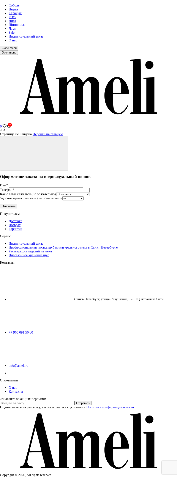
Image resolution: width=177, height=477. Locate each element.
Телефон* (7, 190)
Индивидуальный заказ (26, 36)
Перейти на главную (48, 134)
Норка (13, 9)
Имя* (4, 185)
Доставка (15, 221)
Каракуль (15, 13)
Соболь (14, 5)
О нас (13, 40)
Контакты (16, 391)
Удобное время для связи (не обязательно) (31, 198)
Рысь (12, 17)
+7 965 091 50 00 (21, 332)
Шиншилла (17, 25)
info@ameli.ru (18, 365)
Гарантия (15, 229)
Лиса (12, 21)
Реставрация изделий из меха (30, 251)
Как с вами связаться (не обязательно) (28, 194)
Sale (11, 32)
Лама (12, 28)
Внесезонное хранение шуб (29, 255)
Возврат (15, 225)
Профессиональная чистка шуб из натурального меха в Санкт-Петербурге (63, 247)
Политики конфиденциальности (110, 407)
